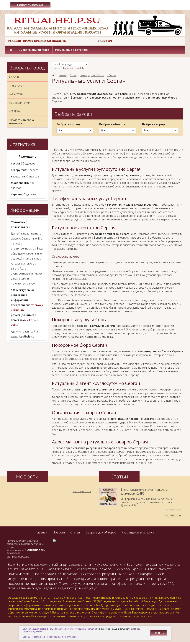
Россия (73, 75)
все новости (80, 491)
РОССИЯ (14, 77)
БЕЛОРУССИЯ (17, 86)
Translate (79, 68)
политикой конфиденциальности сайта (116, 629)
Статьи (75, 532)
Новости (59, 532)
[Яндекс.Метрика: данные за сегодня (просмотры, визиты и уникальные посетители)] (64, 541)
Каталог (62, 75)
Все (60, 130)
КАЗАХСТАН (16, 94)
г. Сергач (111, 75)
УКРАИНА (15, 111)
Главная (41, 532)
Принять (158, 632)
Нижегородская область (92, 75)
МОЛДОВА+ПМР (19, 103)
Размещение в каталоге (71, 49)
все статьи (171, 515)
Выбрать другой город (34, 49)
